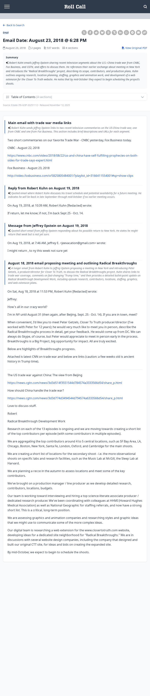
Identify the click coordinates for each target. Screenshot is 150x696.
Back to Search (15, 25)
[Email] (138, 32)
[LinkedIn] (120, 32)
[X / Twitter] (84, 32)
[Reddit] (96, 32)
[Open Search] (145, 6)
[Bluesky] (102, 32)
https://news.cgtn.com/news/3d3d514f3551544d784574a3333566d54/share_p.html (65, 383)
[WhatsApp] (126, 32)
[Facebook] (90, 32)
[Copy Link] (144, 32)
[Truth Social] (114, 32)
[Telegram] (132, 32)
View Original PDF (136, 48)
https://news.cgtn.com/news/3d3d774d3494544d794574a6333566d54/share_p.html (65, 398)
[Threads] (108, 32)
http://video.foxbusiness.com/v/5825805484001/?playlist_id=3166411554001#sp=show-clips (70, 176)
